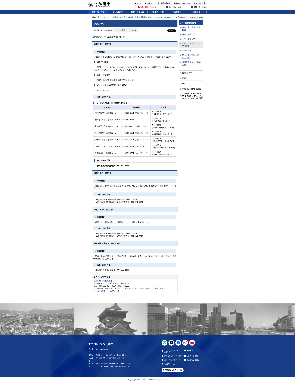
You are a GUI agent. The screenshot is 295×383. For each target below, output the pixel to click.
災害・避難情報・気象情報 (191, 28)
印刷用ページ (195, 17)
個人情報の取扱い (193, 360)
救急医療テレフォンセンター (150, 7)
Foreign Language (183, 3)
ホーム (139, 3)
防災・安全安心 (98, 12)
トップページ (106, 17)
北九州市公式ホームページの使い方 (173, 351)
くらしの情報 (118, 12)
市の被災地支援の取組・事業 (190, 56)
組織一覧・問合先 (200, 7)
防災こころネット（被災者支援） (162, 17)
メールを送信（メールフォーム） (107, 291)
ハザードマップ (188, 39)
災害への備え (187, 34)
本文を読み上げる (164, 3)
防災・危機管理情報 (137, 17)
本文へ (149, 3)
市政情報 (177, 12)
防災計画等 (186, 50)
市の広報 (196, 12)
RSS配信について (170, 364)
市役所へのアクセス (173, 370)
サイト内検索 (200, 3)
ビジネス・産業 (157, 12)
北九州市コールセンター (177, 7)
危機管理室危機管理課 (103, 281)
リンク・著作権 (192, 356)
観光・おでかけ (137, 12)
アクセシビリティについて (173, 356)
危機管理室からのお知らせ (191, 63)
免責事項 (190, 350)
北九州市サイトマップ (172, 360)
